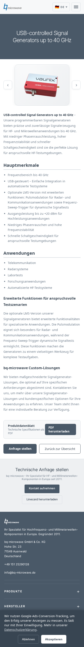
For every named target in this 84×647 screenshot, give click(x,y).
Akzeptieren (53, 639)
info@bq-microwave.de (20, 572)
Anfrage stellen (20, 449)
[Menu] (76, 7)
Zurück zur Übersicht (60, 449)
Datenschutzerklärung (20, 630)
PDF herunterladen (59, 429)
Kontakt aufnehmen (42, 488)
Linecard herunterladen (42, 499)
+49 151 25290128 (16, 564)
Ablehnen (28, 639)
